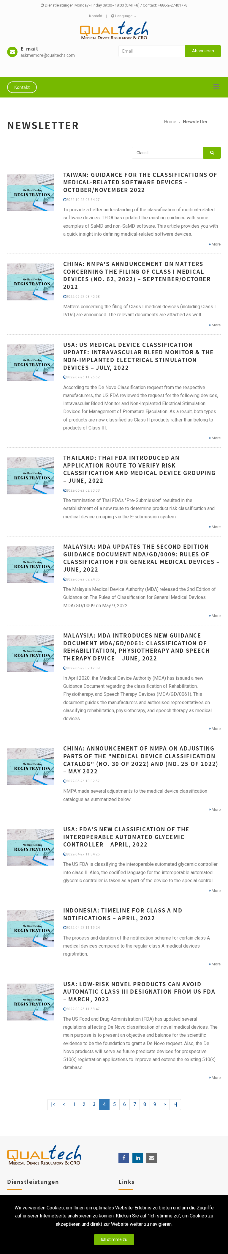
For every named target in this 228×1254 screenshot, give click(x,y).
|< (53, 1104)
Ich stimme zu (114, 1239)
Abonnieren (203, 50)
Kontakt (95, 16)
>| (175, 1104)
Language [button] (123, 16)
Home (170, 122)
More (216, 244)
